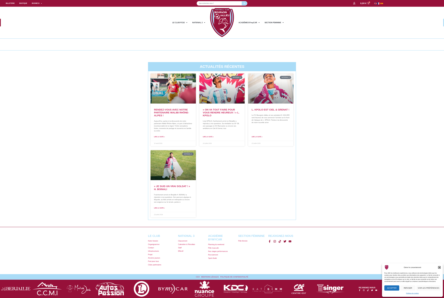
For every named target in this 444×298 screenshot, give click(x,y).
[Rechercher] (244, 3)
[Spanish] (381, 3)
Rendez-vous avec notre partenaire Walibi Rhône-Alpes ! (171, 112)
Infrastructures (153, 251)
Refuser (408, 288)
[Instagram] (274, 241)
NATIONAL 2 (197, 23)
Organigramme (153, 244)
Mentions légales (210, 277)
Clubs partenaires (154, 265)
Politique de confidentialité (234, 277)
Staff (180, 248)
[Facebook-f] (269, 241)
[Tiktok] (279, 241)
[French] (378, 3)
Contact (151, 248)
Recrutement (213, 255)
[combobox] (219, 3)
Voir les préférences (428, 288)
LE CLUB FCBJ (178, 23)
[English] (375, 3)
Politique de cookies (412, 293)
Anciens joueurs (154, 258)
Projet (150, 254)
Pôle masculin (213, 248)
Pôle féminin (242, 241)
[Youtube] (290, 241)
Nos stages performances (218, 251)
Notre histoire (153, 241)
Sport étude (212, 258)
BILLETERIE (10, 3)
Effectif (180, 251)
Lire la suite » (159, 137)
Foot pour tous (153, 261)
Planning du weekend (216, 244)
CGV (198, 277)
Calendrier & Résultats (186, 244)
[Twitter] (285, 241)
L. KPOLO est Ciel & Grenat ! (270, 109)
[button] (439, 267)
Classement (182, 241)
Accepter (392, 288)
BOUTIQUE (23, 3)
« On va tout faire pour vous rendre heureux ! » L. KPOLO (221, 112)
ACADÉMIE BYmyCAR (248, 23)
